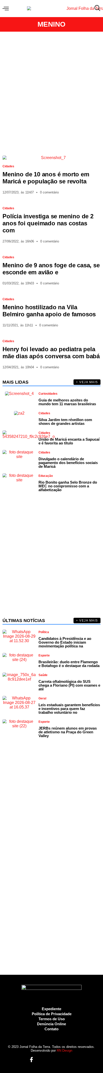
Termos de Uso (51, 1019)
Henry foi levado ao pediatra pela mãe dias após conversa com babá (51, 353)
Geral (42, 698)
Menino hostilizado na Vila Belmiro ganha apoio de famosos (49, 311)
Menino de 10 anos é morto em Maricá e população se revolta (45, 178)
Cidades (8, 166)
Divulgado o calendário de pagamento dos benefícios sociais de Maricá (68, 463)
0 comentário (49, 192)
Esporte (44, 655)
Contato (51, 1029)
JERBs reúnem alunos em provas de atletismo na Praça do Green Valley (67, 732)
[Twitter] (48, 1059)
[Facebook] (29, 1060)
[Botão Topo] (74, 1059)
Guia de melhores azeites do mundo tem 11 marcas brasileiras (67, 402)
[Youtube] (56, 1059)
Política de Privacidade (52, 1014)
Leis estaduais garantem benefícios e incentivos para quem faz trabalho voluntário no (69, 708)
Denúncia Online (51, 1024)
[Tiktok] (65, 1059)
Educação (45, 475)
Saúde (43, 675)
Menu (6, 8)
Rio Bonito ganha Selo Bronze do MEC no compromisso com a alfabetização (67, 486)
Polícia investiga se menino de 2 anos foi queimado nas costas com (48, 223)
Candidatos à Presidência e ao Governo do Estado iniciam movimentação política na (64, 642)
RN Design (64, 1050)
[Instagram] (39, 1059)
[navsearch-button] (96, 8)
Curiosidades (48, 393)
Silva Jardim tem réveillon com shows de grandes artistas (65, 422)
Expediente (51, 1009)
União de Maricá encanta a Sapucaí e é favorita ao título (69, 441)
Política (43, 632)
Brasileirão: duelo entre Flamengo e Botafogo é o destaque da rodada (69, 664)
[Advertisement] (51, 93)
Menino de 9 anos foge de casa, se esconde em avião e (51, 269)
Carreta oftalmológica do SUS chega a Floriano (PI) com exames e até (69, 685)
